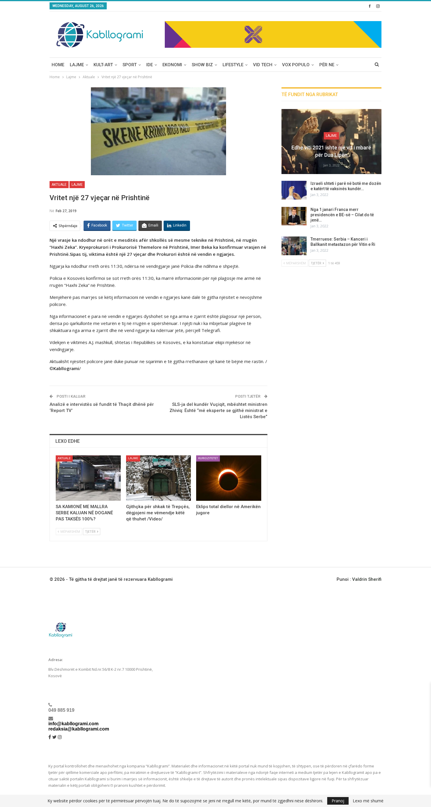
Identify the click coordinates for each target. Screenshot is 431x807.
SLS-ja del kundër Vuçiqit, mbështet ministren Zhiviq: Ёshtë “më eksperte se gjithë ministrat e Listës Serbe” (218, 410)
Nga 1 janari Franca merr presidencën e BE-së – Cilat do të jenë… (342, 214)
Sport (130, 64)
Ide (149, 64)
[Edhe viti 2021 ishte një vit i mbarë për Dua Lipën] (331, 141)
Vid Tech (262, 64)
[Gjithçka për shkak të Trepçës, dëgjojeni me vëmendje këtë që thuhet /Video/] (158, 478)
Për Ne (326, 64)
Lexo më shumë (368, 801)
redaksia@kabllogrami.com (78, 728)
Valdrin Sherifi (366, 579)
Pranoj (338, 800)
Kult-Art (103, 64)
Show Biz (202, 64)
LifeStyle (233, 64)
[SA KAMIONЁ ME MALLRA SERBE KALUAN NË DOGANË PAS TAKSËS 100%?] (88, 478)
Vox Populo (296, 64)
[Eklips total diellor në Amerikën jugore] (228, 478)
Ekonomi (172, 64)
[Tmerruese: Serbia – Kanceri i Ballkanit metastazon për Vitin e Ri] (294, 245)
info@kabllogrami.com (73, 723)
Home (58, 64)
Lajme (77, 64)
